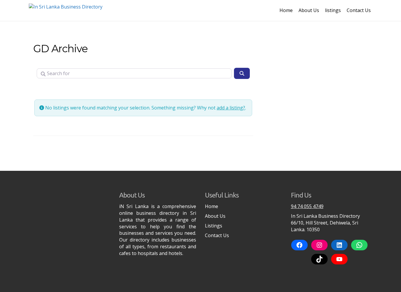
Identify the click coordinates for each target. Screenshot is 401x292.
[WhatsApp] (359, 245)
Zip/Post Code (54, 89)
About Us (309, 10)
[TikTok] (319, 259)
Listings (213, 225)
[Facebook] (299, 245)
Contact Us (359, 10)
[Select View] (86, 89)
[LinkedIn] (339, 245)
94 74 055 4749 (307, 206)
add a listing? (231, 107)
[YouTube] (339, 259)
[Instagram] (319, 245)
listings (333, 10)
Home (286, 10)
